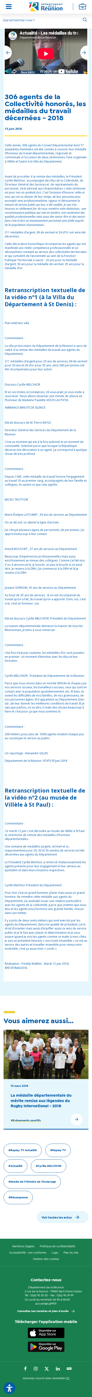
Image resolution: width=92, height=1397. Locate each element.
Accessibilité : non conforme (27, 1253)
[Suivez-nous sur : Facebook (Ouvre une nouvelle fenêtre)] (25, 1369)
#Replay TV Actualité (22, 1150)
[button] (83, 53)
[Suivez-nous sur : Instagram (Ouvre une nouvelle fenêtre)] (36, 1369)
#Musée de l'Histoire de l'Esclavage (32, 1182)
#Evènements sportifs (26, 1120)
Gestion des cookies (46, 1259)
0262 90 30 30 (39, 1295)
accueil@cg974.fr (46, 1304)
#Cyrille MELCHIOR (48, 1166)
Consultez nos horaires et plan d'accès (43, 1311)
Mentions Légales (23, 1246)
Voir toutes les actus (57, 1217)
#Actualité (15, 1166)
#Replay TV (58, 1150)
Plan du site (70, 1253)
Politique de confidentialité (57, 1246)
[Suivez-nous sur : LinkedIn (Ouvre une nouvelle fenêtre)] (58, 1369)
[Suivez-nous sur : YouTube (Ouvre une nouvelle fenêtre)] (69, 1369)
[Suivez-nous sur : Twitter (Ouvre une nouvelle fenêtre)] (47, 1369)
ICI (67, 1378)
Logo (55, 1253)
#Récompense (18, 1197)
